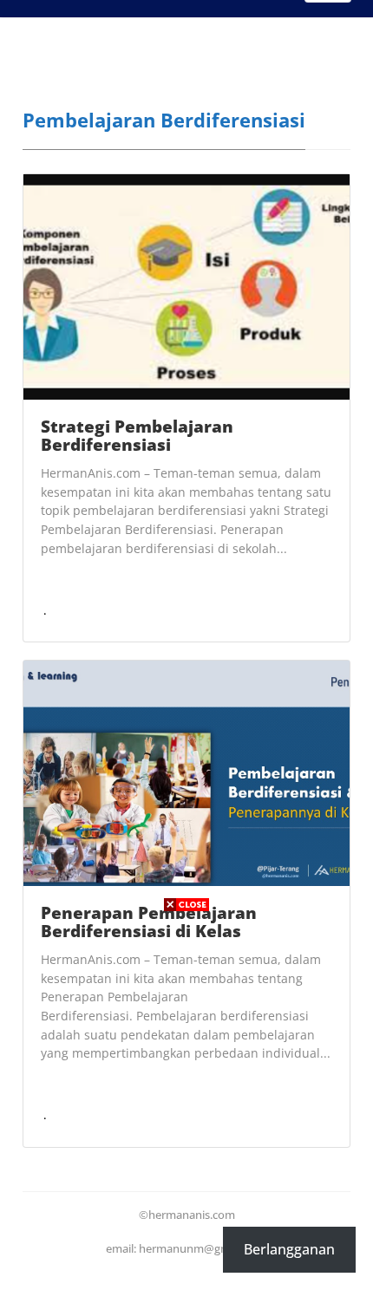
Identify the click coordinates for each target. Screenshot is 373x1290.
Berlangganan (289, 1249)
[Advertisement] (186, 1103)
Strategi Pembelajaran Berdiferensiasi (137, 435)
